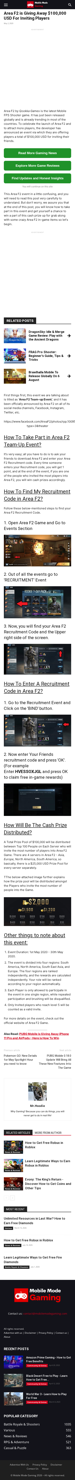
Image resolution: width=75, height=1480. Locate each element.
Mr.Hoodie (37, 1106)
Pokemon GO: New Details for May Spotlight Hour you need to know (20, 1059)
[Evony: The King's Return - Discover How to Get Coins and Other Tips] (13, 1183)
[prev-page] (6, 1198)
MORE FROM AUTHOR (48, 1132)
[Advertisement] (37, 68)
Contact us (61, 1332)
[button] (5, 4)
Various (8, 1228)
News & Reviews (12, 1152)
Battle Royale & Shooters (16, 1267)
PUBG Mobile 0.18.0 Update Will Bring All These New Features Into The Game (55, 1061)
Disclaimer (30, 1332)
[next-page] (12, 1198)
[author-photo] (37, 1100)
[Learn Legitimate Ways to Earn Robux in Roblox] (13, 1165)
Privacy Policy (46, 1332)
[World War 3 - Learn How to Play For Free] (13, 1398)
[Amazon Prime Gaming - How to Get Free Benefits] (13, 1362)
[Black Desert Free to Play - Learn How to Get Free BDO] (13, 1380)
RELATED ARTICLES (18, 1132)
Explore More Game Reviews (37, 165)
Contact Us (32, 1468)
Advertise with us (13, 1332)
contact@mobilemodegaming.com (45, 1313)
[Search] (70, 4)
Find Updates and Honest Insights (37, 178)
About (7, 1336)
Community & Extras (37, 1365)
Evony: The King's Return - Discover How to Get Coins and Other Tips (48, 1183)
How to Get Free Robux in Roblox (28, 1240)
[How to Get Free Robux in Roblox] (13, 1147)
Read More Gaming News (37, 153)
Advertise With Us (19, 1464)
